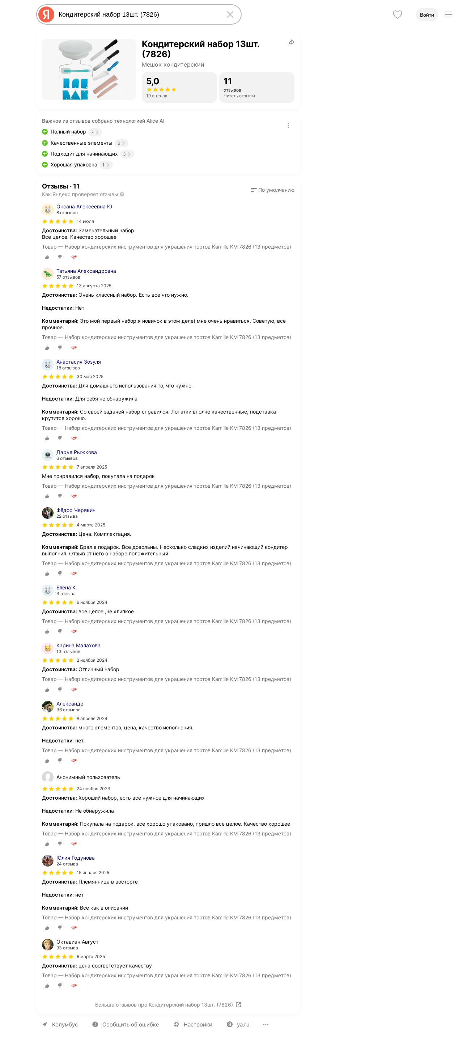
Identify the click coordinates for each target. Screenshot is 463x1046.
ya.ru (243, 1024)
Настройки (198, 1024)
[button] (272, 190)
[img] (58, 221)
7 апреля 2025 (92, 467)
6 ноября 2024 (92, 602)
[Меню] (448, 14)
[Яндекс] (46, 14)
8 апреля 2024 (92, 718)
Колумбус (65, 1024)
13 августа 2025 (94, 285)
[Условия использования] (288, 125)
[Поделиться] (291, 42)
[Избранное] (397, 14)
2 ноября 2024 (92, 660)
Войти (427, 15)
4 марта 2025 (91, 525)
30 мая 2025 (90, 376)
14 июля (85, 221)
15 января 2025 (93, 872)
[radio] (47, 257)
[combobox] (137, 14)
